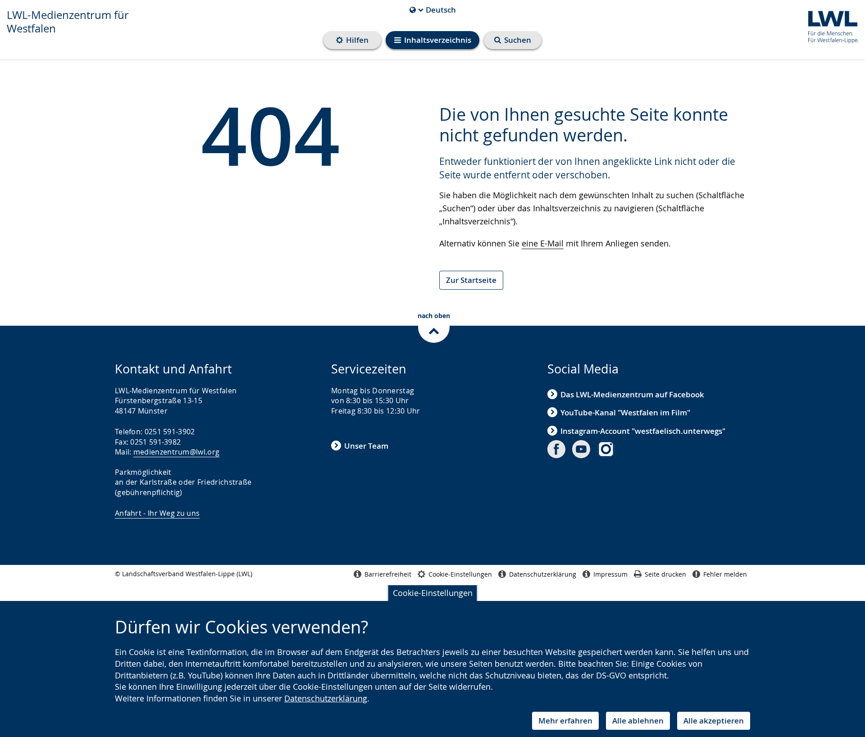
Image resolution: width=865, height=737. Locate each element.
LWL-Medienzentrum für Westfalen (68, 22)
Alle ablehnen (638, 720)
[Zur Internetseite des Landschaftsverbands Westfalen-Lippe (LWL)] (829, 25)
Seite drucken (665, 574)
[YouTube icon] (581, 449)
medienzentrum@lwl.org (176, 452)
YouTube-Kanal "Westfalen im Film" (625, 412)
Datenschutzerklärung (325, 698)
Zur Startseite (471, 280)
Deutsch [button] (433, 10)
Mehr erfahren (565, 720)
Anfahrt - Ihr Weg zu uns (157, 513)
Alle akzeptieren (713, 720)
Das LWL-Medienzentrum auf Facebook (632, 394)
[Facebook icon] (556, 449)
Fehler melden (725, 574)
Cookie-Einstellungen (433, 592)
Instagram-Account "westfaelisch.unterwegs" (642, 431)
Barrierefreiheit (387, 574)
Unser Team (366, 446)
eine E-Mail (543, 243)
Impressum (610, 574)
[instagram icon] (606, 449)
